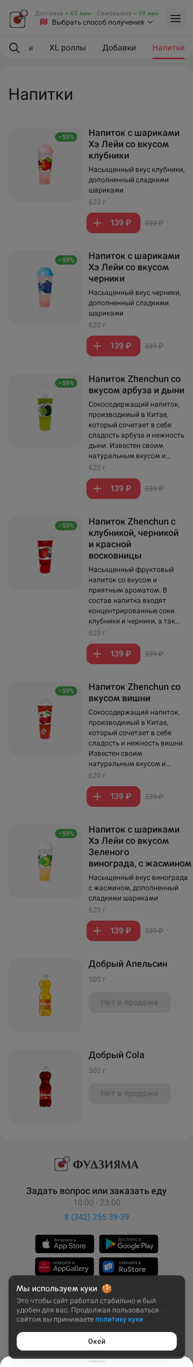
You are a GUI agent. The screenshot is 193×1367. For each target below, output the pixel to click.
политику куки (119, 1319)
